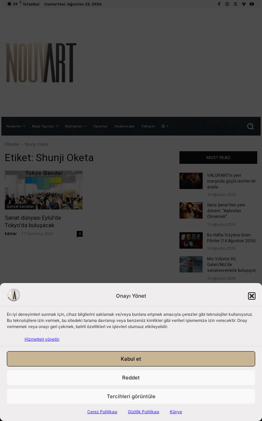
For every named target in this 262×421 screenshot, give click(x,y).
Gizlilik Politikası (143, 411)
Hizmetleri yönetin (42, 339)
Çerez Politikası (102, 411)
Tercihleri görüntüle (131, 396)
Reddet (131, 377)
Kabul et (131, 359)
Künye (176, 411)
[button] (251, 296)
